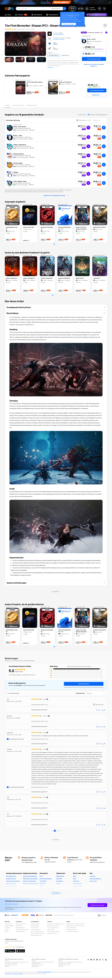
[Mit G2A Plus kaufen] (88, 128)
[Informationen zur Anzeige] (89, 36)
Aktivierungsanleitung (58, 34)
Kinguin (15, 172)
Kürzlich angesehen (18, 105)
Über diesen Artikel (31, 105)
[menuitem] (8, 15)
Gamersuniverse (18, 154)
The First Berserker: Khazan (34, 18)
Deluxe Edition (65, 55)
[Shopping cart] (104, 8)
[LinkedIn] (106, 959)
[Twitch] (94, 959)
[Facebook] (88, 959)
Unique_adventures (19, 144)
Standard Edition (53, 55)
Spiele (18, 18)
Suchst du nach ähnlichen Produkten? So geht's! (27, 252)
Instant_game (17, 163)
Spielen (12, 18)
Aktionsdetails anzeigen (11, 904)
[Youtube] (91, 959)
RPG (24, 18)
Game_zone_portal (19, 126)
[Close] (110, 2)
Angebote (7, 105)
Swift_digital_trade (19, 181)
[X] (103, 959)
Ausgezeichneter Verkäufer (22, 128)
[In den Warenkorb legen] (104, 128)
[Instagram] (100, 959)
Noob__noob (91, 39)
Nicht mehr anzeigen (69, 24)
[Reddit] (97, 959)
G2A (7, 18)
